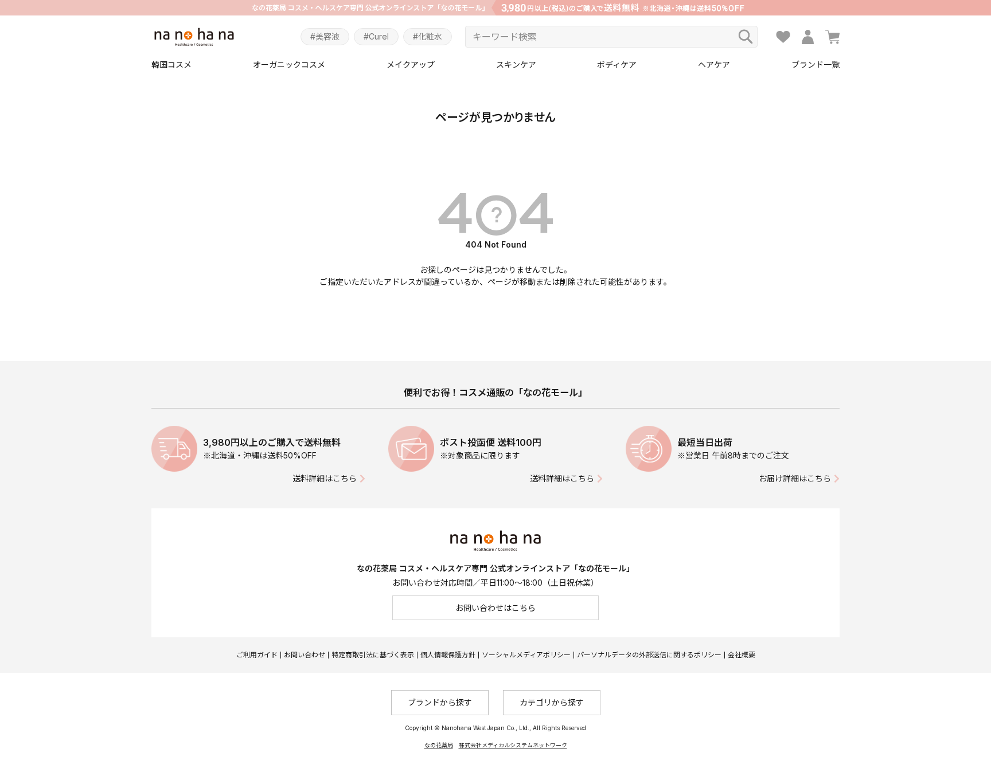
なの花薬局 (438, 745)
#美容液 (325, 36)
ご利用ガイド (257, 654)
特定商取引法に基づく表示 (372, 654)
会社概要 (741, 654)
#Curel (376, 36)
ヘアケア (714, 64)
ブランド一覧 (815, 64)
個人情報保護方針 (447, 654)
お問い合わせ (304, 654)
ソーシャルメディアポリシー (526, 654)
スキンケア (516, 64)
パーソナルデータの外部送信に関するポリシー (649, 654)
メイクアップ (411, 64)
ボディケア (617, 64)
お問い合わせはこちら (495, 608)
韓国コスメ (171, 64)
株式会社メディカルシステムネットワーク (513, 745)
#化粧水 (427, 36)
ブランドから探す (440, 702)
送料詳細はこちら (324, 478)
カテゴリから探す (552, 702)
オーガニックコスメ (289, 64)
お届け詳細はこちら (795, 478)
